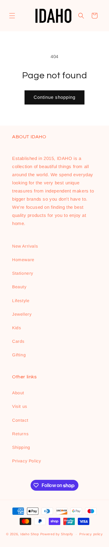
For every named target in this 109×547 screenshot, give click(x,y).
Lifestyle (20, 300)
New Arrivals (25, 246)
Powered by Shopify (57, 534)
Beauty (19, 286)
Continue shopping (54, 97)
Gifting (19, 354)
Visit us (19, 406)
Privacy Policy (26, 460)
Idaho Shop (29, 534)
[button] (12, 15)
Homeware (23, 259)
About (18, 392)
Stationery (22, 273)
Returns (20, 433)
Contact (20, 420)
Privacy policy (91, 534)
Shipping (21, 447)
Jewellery (21, 314)
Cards (18, 341)
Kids (16, 327)
